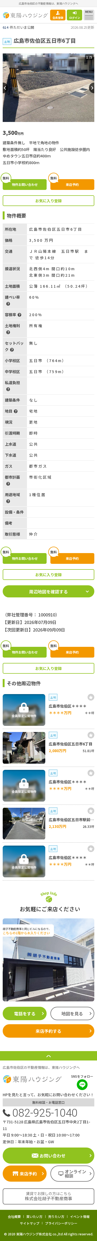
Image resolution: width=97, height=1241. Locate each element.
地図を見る (72, 1013)
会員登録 (58, 18)
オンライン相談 (75, 1173)
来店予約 (64, 183)
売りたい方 (56, 1216)
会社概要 (14, 1216)
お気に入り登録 (48, 200)
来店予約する (48, 1031)
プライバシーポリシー (61, 1223)
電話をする (25, 1013)
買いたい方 (34, 1216)
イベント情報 (79, 1216)
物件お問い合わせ (20, 183)
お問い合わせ (52, 1155)
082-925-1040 (45, 1113)
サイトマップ (29, 1223)
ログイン (74, 18)
